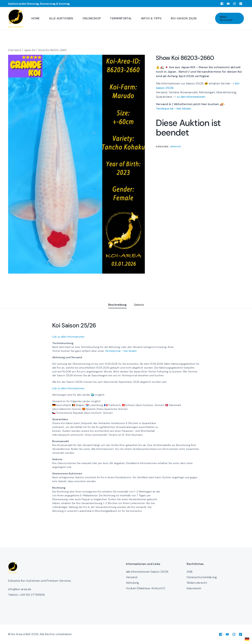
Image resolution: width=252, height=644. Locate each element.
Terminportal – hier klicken (121, 351)
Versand (131, 577)
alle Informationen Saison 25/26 (147, 572)
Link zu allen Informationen (68, 336)
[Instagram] (234, 3)
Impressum (194, 588)
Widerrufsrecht (197, 583)
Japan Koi (30, 50)
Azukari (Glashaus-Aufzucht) (145, 588)
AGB (189, 572)
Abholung (132, 583)
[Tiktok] (241, 3)
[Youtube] (228, 3)
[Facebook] (222, 3)
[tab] (117, 305)
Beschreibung (117, 304)
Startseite (14, 50)
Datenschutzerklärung (202, 577)
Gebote (139, 304)
